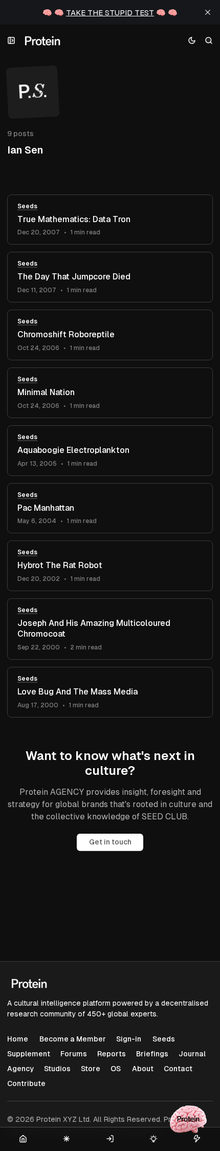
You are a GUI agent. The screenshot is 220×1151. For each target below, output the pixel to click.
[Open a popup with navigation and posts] (11, 41)
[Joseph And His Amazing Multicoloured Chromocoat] (110, 629)
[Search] (209, 41)
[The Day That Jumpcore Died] (110, 277)
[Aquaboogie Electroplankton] (110, 450)
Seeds (27, 206)
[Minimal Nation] (110, 392)
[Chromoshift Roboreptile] (110, 335)
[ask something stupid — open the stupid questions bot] (188, 1119)
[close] (208, 12)
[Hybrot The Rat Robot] (110, 565)
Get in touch (110, 842)
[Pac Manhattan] (110, 508)
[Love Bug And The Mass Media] (110, 692)
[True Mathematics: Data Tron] (110, 219)
